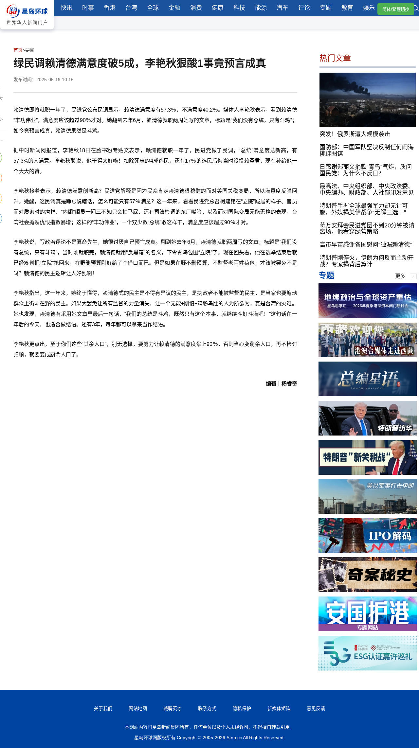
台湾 (131, 8)
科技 (239, 8)
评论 (304, 8)
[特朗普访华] (368, 433)
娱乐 (369, 8)
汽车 (282, 8)
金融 (174, 8)
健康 (218, 8)
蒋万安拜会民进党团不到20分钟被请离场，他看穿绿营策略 (366, 228)
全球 (153, 8)
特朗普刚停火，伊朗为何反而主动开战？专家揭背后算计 (366, 261)
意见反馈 (316, 708)
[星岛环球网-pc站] (27, 31)
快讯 (66, 8)
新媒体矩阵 (278, 708)
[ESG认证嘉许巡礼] (368, 668)
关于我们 (103, 708)
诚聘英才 (172, 708)
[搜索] (415, 9)
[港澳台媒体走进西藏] (368, 355)
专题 (326, 8)
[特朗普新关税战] (368, 473)
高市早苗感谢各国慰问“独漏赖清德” (365, 244)
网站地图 (138, 708)
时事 (88, 8)
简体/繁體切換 (395, 9)
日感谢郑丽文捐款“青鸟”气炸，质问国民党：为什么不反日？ (365, 170)
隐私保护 (242, 708)
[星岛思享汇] (368, 316)
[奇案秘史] (368, 590)
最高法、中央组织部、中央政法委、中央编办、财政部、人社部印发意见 (366, 189)
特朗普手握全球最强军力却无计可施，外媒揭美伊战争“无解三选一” (363, 209)
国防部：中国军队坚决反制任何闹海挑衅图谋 (366, 150)
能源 (261, 8)
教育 (347, 8)
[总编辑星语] (368, 394)
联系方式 (207, 708)
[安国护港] (368, 629)
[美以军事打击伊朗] (368, 512)
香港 (110, 8)
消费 (196, 8)
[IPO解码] (368, 551)
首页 (18, 50)
